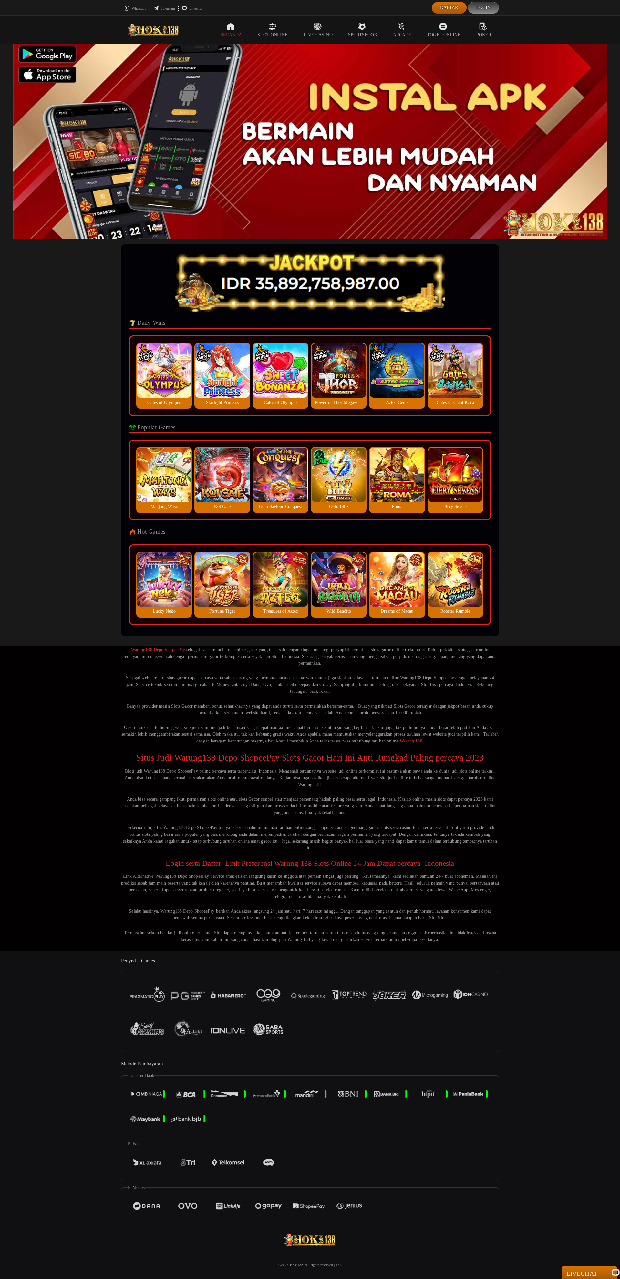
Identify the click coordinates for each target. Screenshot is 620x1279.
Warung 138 (411, 741)
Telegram (167, 8)
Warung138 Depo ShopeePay (157, 649)
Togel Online (443, 34)
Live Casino (318, 34)
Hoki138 (297, 1265)
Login (483, 7)
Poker (483, 34)
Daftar (449, 7)
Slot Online (272, 34)
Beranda (231, 34)
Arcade (402, 34)
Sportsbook (362, 34)
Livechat (195, 8)
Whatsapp (139, 8)
